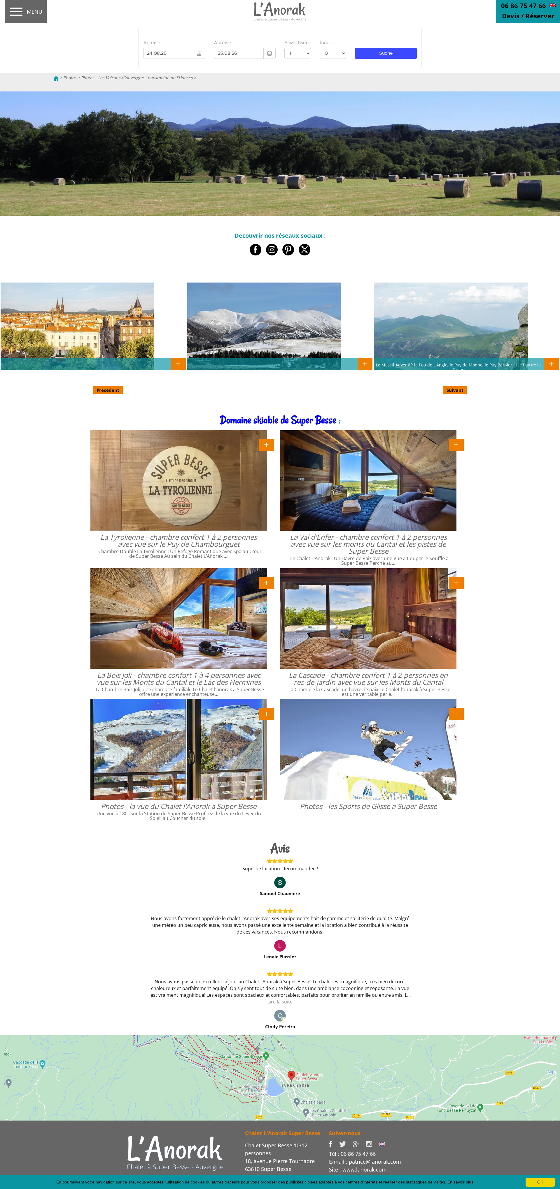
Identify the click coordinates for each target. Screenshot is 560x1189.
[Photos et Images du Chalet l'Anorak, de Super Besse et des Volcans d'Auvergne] (175, 1152)
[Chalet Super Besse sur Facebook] (334, 1143)
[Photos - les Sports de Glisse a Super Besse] (456, 713)
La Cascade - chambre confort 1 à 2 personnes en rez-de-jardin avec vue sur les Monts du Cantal (368, 678)
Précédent (108, 390)
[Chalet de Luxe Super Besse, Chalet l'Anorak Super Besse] (56, 77)
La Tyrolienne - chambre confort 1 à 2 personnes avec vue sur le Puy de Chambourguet (178, 540)
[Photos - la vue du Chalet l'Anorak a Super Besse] (266, 713)
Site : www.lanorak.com (358, 1169)
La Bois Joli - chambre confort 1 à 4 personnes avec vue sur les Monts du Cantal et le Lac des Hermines (179, 678)
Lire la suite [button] (280, 1002)
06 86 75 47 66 (523, 5)
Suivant (455, 390)
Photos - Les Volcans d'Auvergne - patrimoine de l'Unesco (137, 77)
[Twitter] (346, 1143)
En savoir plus (460, 1182)
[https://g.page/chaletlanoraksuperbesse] (359, 1143)
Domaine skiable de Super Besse (278, 420)
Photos (69, 77)
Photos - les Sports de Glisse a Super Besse (368, 806)
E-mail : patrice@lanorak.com (365, 1161)
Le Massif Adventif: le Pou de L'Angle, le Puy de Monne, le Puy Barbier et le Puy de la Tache (458, 367)
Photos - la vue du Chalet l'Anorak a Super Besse (178, 806)
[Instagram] (372, 1143)
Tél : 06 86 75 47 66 (352, 1153)
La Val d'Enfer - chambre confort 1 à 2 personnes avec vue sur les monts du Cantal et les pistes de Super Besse (368, 544)
